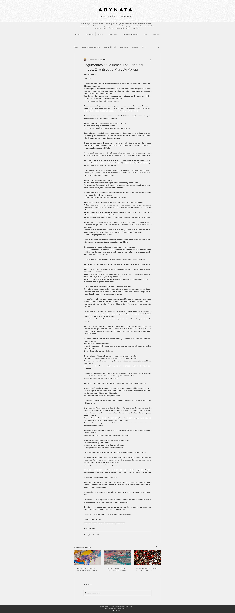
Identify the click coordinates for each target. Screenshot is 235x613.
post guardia (124, 47)
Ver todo (158, 547)
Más (142, 47)
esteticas (135, 47)
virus (94, 524)
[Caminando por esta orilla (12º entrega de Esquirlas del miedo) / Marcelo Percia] (147, 557)
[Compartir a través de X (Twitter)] (89, 535)
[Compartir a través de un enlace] (98, 535)
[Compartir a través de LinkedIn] (93, 535)
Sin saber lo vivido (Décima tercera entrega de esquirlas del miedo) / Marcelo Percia (116, 569)
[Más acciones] (150, 60)
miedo (101, 524)
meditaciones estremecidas (91, 47)
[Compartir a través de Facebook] (84, 535)
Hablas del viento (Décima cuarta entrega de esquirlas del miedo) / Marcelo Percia (88, 569)
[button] (158, 47)
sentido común (110, 524)
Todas (76, 47)
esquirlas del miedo (110, 47)
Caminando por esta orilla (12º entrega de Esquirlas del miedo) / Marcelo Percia (146, 569)
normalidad (120, 524)
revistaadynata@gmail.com (124, 606)
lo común (87, 524)
